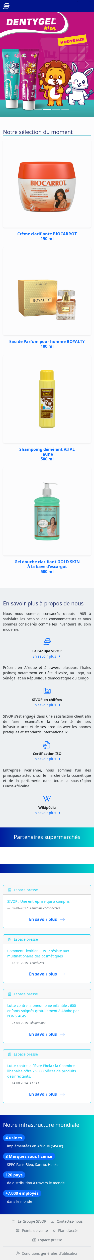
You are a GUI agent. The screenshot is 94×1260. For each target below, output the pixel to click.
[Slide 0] (29, 110)
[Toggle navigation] (84, 6)
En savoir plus (45, 656)
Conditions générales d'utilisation (50, 1253)
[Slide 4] (65, 110)
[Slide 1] (38, 110)
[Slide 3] (56, 110)
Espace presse (50, 1239)
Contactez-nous (70, 1221)
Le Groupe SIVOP (32, 1221)
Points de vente (35, 1230)
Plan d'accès (68, 1230)
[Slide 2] (47, 110)
